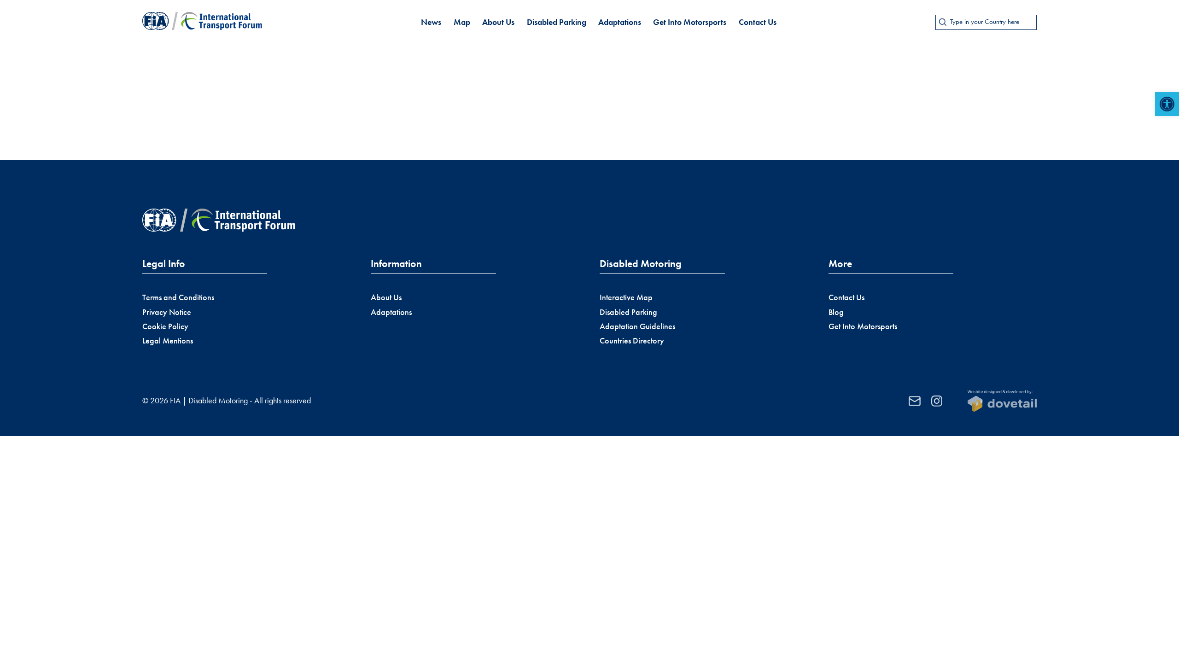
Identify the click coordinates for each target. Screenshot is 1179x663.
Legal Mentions (167, 341)
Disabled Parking (556, 22)
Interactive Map (626, 297)
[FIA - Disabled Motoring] (202, 22)
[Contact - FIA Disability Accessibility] (914, 401)
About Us (498, 22)
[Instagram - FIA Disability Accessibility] (936, 401)
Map (462, 22)
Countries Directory (632, 341)
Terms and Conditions (178, 297)
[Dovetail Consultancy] (1002, 401)
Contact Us (757, 22)
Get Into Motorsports (689, 22)
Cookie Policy (165, 326)
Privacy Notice (166, 312)
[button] (1167, 104)
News (431, 22)
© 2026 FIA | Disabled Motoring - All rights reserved (226, 400)
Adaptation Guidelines (637, 326)
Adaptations (619, 22)
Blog (836, 312)
